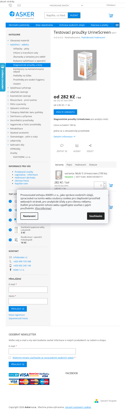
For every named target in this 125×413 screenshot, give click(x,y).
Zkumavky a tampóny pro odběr (29, 56)
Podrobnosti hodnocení (93, 37)
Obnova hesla (22, 180)
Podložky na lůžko (22, 75)
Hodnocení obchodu (25, 177)
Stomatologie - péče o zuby (24, 136)
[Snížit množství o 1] (104, 187)
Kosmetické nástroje (20, 95)
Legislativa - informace (26, 174)
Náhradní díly (17, 144)
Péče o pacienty (18, 104)
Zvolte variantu (65, 112)
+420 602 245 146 (22, 265)
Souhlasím (95, 216)
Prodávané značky (59, 5)
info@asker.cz (20, 257)
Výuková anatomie (19, 132)
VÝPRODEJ (15, 148)
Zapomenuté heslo (18, 318)
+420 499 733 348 (22, 261)
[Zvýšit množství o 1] (104, 183)
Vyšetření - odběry (19, 44)
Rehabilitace (16, 128)
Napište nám (21, 183)
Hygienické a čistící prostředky (25, 124)
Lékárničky (15, 140)
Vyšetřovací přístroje (20, 87)
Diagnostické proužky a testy (27, 64)
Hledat (74, 15)
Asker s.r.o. (19, 269)
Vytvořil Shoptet (108, 400)
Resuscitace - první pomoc (23, 100)
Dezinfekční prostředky (22, 120)
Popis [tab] (69, 164)
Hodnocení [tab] (80, 164)
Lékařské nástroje (19, 91)
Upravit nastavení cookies (78, 407)
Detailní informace (63, 136)
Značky (13, 153)
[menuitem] (19, 25)
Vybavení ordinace (19, 108)
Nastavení (29, 216)
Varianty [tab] (59, 164)
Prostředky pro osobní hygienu (29, 79)
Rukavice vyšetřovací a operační (29, 60)
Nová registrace (17, 314)
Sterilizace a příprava (21, 116)
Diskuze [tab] (93, 164)
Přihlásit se (17, 308)
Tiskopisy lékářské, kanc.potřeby (26, 112)
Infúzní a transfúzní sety (25, 52)
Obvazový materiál (19, 40)
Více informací (43, 208)
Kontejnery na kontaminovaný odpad (28, 70)
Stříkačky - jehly (21, 48)
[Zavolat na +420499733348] (13, 5)
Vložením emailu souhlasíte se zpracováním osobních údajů (43, 357)
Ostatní (17, 83)
